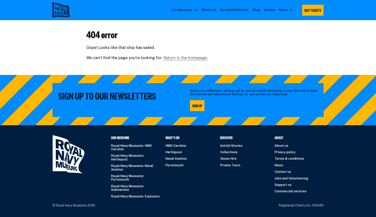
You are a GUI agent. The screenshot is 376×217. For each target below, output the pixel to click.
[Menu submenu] (290, 10)
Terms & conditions (289, 158)
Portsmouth (174, 165)
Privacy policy (285, 152)
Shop (256, 10)
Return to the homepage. (186, 57)
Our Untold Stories (234, 10)
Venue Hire (228, 158)
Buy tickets (313, 10)
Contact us (283, 172)
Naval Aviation (176, 158)
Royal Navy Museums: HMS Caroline (131, 147)
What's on (208, 10)
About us (281, 146)
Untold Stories (231, 146)
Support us (283, 185)
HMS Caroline (175, 146)
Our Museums (182, 10)
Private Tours (230, 165)
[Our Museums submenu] (195, 10)
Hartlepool (173, 152)
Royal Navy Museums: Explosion (135, 196)
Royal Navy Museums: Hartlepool (127, 157)
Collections (229, 152)
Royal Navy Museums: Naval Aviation (132, 167)
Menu (283, 10)
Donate (269, 10)
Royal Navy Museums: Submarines (127, 188)
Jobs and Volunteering (291, 178)
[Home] (61, 9)
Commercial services (290, 191)
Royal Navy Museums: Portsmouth (127, 177)
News (279, 165)
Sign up (197, 105)
